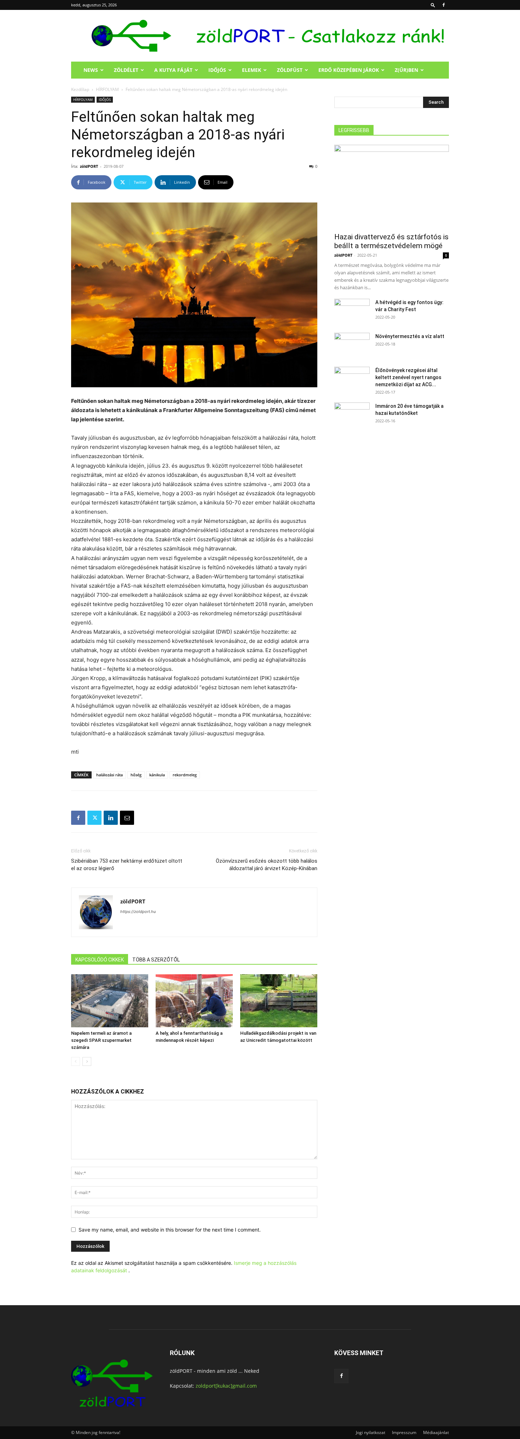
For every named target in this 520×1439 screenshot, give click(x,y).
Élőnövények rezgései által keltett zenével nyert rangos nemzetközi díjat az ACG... (408, 377)
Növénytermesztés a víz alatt (409, 336)
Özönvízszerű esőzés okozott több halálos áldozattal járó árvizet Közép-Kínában (266, 865)
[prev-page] (75, 1061)
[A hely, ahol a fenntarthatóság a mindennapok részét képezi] (194, 1000)
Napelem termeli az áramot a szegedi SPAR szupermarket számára (101, 1040)
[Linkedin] (111, 818)
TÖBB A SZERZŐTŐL (156, 960)
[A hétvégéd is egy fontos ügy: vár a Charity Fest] (352, 311)
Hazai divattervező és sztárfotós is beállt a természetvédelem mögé (391, 241)
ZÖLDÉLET (126, 70)
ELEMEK (251, 70)
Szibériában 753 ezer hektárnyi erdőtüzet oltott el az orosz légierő (126, 865)
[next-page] (86, 1061)
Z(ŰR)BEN (406, 70)
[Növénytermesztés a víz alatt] (352, 345)
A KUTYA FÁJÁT (173, 70)
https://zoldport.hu (138, 911)
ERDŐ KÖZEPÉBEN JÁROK (348, 70)
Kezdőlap (80, 89)
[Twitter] (94, 818)
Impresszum (404, 1432)
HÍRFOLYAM (107, 89)
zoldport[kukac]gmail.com (226, 1385)
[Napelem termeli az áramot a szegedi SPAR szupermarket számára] (109, 1000)
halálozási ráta (109, 774)
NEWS (90, 70)
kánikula (157, 774)
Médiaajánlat (436, 1432)
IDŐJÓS (217, 70)
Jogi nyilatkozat (370, 1432)
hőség (136, 774)
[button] (433, 4)
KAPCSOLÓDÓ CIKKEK (99, 960)
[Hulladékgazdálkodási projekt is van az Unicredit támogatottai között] (278, 1000)
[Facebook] (443, 5)
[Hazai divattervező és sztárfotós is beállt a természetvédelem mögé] (391, 186)
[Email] (127, 818)
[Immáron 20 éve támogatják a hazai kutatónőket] (352, 414)
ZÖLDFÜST (289, 70)
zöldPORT (89, 166)
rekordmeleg (185, 774)
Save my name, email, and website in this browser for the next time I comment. (170, 1230)
